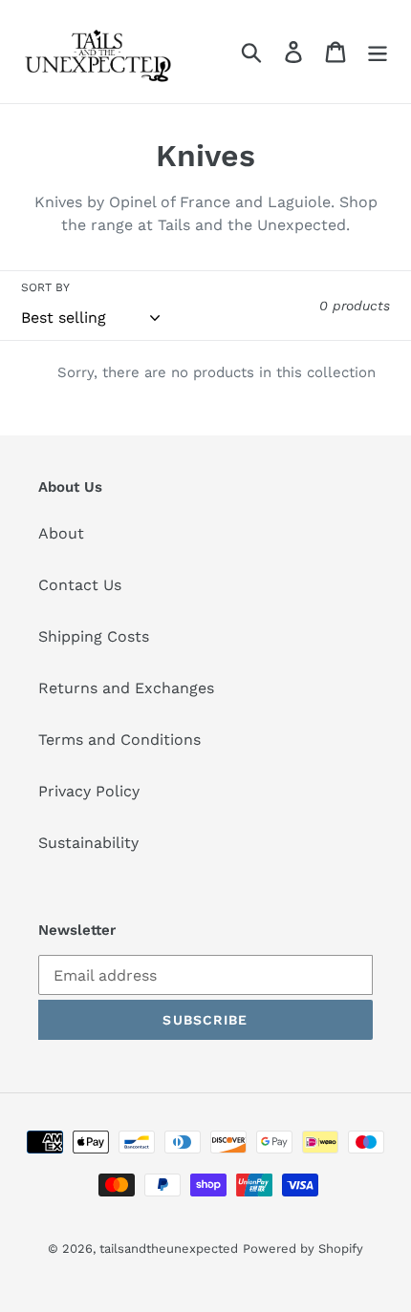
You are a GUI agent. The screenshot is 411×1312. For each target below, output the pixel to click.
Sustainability (88, 843)
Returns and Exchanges (126, 688)
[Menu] (378, 52)
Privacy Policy (89, 791)
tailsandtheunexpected (168, 1248)
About (61, 533)
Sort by (45, 287)
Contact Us (79, 585)
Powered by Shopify (303, 1248)
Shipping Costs (93, 636)
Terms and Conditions (119, 739)
